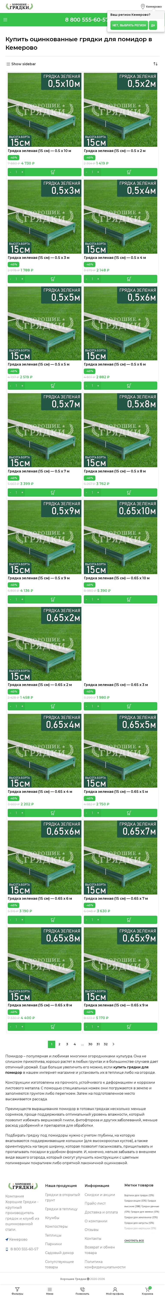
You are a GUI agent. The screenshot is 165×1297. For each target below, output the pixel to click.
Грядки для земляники (141, 1217)
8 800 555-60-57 (87, 19)
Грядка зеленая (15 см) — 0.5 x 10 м (39, 151)
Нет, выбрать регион (129, 25)
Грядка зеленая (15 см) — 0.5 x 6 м (115, 364)
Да (153, 25)
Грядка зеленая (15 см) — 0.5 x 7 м (38, 471)
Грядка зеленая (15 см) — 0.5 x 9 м (39, 578)
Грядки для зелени (145, 1211)
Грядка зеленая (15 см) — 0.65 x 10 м (117, 578)
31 (98, 1044)
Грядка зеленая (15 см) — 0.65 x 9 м (116, 1005)
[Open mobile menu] (5, 19)
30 (90, 1044)
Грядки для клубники (140, 1234)
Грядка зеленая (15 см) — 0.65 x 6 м (40, 898)
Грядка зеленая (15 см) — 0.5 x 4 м (115, 258)
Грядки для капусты (139, 1223)
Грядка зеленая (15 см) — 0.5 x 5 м (38, 364)
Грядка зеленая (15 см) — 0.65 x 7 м (116, 898)
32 (106, 1044)
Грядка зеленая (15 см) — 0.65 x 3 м (116, 685)
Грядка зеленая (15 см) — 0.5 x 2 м (114, 151)
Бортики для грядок (139, 1195)
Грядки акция (135, 1200)
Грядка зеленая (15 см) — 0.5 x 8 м (115, 471)
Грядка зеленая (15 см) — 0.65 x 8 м (40, 1005)
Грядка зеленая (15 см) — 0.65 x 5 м (116, 792)
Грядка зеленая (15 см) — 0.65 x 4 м (40, 792)
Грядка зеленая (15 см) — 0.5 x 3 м (38, 258)
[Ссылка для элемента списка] (23, 1249)
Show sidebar (23, 64)
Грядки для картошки (140, 1228)
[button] (44, 172)
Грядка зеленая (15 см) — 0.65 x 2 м (40, 685)
